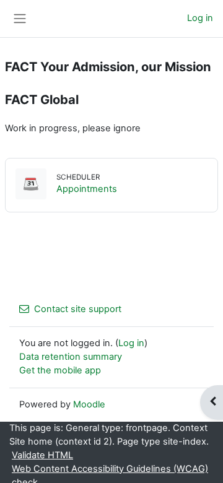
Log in (200, 18)
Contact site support (77, 309)
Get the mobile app (60, 370)
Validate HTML (42, 455)
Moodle (89, 404)
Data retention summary (70, 356)
